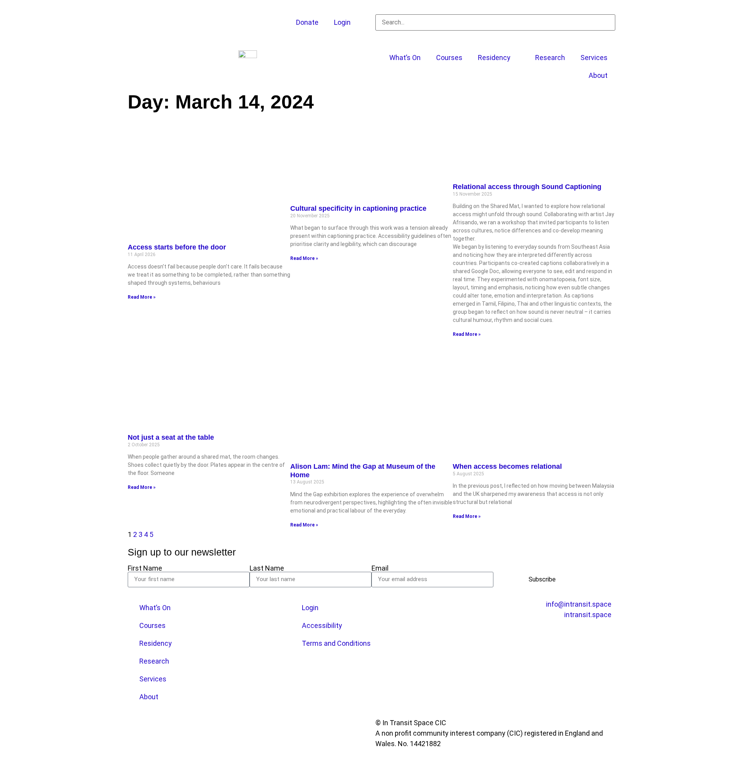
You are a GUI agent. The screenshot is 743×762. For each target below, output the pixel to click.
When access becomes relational (507, 466)
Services (594, 57)
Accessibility (322, 625)
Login (342, 22)
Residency (494, 57)
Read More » (142, 297)
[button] (495, 9)
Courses (449, 57)
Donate (307, 22)
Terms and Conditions (336, 643)
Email (380, 568)
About (598, 75)
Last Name (267, 568)
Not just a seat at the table (171, 437)
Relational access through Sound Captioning (527, 187)
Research (550, 57)
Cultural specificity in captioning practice (358, 208)
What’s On (405, 57)
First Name (145, 568)
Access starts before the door (177, 247)
